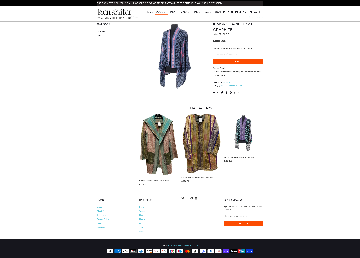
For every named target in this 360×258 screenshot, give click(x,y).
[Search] (244, 12)
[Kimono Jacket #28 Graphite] (174, 56)
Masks (186, 12)
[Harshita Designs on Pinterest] (232, 12)
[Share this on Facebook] (226, 92)
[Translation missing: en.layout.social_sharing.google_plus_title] (234, 92)
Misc (198, 12)
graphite (224, 85)
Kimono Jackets (235, 85)
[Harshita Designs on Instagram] (236, 12)
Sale (208, 12)
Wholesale (101, 227)
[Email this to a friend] (238, 92)
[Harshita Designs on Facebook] (228, 12)
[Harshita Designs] (116, 13)
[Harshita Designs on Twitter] (224, 12)
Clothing (226, 82)
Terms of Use (102, 215)
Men (174, 12)
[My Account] (240, 12)
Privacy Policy (103, 219)
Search (100, 207)
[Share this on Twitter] (221, 92)
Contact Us (101, 223)
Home (149, 12)
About (217, 12)
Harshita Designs (175, 245)
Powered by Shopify (190, 245)
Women (161, 12)
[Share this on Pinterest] (230, 92)
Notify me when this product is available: (232, 48)
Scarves (101, 31)
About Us (101, 211)
